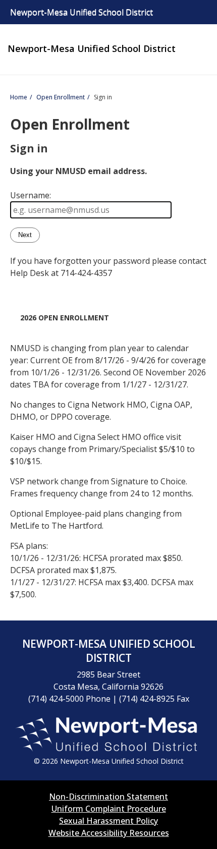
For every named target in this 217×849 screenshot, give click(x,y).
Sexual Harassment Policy (108, 820)
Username (29, 195)
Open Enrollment (60, 97)
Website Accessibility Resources (108, 832)
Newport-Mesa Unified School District (92, 48)
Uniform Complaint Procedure (108, 808)
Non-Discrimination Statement (108, 796)
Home (18, 97)
